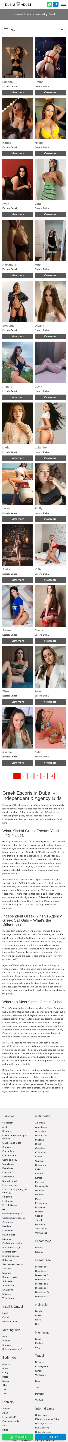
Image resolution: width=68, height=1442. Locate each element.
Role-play (7, 1260)
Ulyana (39, 325)
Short (38, 1339)
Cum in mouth (9, 1155)
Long (37, 1347)
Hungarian (40, 1165)
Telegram (52, 1436)
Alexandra (9, 264)
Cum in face (8, 1151)
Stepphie (8, 325)
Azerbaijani (40, 1131)
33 (51, 776)
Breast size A (41, 1266)
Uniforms (6, 1294)
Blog (37, 1381)
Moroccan (40, 1190)
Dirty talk (6, 1172)
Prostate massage (11, 1247)
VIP (37, 1387)
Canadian (40, 1148)
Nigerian (39, 1194)
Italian (38, 1169)
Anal (4, 1127)
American (40, 1122)
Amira (6, 569)
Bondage (6, 1131)
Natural (39, 1247)
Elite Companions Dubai (47, 1419)
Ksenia (7, 752)
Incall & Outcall (9, 1321)
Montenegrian (42, 1186)
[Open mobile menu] (63, 4)
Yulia (38, 569)
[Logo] (18, 4)
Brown (38, 1315)
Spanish (39, 1215)
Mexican (39, 1182)
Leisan (6, 508)
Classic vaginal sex (11, 1142)
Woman (6, 1340)
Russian (39, 1211)
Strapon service (10, 1277)
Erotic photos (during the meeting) (14, 1191)
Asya (38, 691)
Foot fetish (7, 1201)
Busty (5, 1368)
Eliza (5, 691)
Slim (4, 1385)
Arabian (6, 1408)
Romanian (40, 1207)
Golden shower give (12, 1213)
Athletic (6, 1364)
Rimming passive (10, 1256)
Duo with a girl (9, 1181)
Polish (38, 1199)
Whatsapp (20, 1436)
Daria (5, 447)
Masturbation (8, 1234)
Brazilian (39, 1139)
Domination (8, 1176)
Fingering (7, 1196)
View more (18, 92)
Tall (4, 1389)
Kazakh (39, 1173)
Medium (39, 1343)
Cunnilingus (8, 1164)
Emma (39, 82)
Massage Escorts (44, 1423)
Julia (38, 752)
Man (4, 1336)
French (38, 1156)
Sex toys (6, 1268)
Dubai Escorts (42, 1415)
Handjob (6, 1226)
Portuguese (41, 1203)
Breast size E (41, 1283)
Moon (38, 264)
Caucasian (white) (11, 1421)
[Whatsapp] (49, 4)
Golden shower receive (13, 1218)
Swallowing (7, 1289)
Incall (5, 1313)
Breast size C (42, 1275)
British (38, 1144)
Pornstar (39, 1394)
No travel (39, 1362)
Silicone (39, 1252)
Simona (7, 82)
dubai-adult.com (22, 14)
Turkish (39, 1220)
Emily (38, 508)
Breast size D (42, 1279)
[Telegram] (56, 4)
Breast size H (42, 1296)
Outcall (5, 1317)
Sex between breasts (12, 1264)
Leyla (38, 386)
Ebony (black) (9, 1417)
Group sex (7, 1222)
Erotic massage (10, 1185)
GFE (4, 1209)
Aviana (7, 630)
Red (37, 1324)
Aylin (5, 203)
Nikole (39, 142)
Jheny (39, 630)
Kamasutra (7, 1230)
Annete (7, 386)
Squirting (6, 1273)
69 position (7, 1122)
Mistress (6, 1239)
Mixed (5, 1429)
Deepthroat (8, 1168)
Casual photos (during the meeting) (15, 1137)
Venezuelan (41, 1228)
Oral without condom (12, 1243)
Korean (39, 1177)
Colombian (40, 1152)
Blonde (38, 1311)
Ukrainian (40, 1224)
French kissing (9, 1205)
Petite (5, 1377)
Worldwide (40, 1375)
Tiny (4, 1393)
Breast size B (41, 1271)
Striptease (7, 1281)
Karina (6, 142)
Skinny (5, 1381)
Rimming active (10, 1251)
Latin (4, 1425)
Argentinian (41, 1127)
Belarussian (41, 1135)
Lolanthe (41, 447)
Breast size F (41, 1288)
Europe (39, 1370)
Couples (6, 1147)
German (39, 1161)
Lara (38, 203)
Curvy (5, 1372)
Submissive (8, 1285)
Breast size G (42, 1292)
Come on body (9, 1159)
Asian (5, 1412)
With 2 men (8, 1298)
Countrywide (41, 1366)
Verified (39, 1400)
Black (38, 1319)
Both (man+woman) (12, 1349)
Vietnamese (41, 1233)
